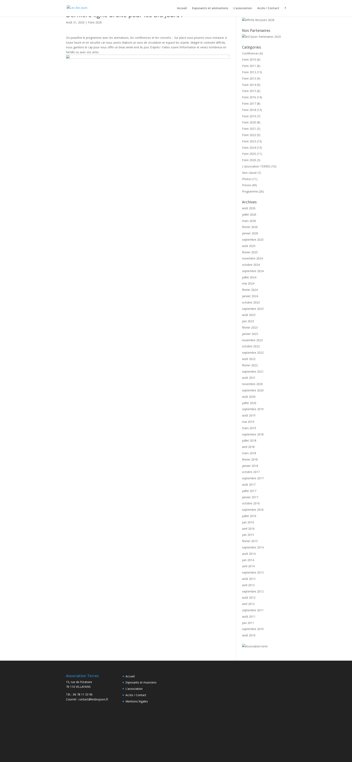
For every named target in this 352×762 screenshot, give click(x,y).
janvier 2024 (250, 296)
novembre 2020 (252, 384)
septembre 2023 (253, 309)
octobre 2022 (251, 346)
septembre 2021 (253, 371)
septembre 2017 (253, 478)
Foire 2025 (249, 154)
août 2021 (248, 378)
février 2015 (250, 541)
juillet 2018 (249, 440)
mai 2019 (248, 422)
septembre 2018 (253, 434)
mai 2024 (248, 283)
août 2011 (248, 616)
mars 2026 (249, 221)
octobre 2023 (251, 302)
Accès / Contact (268, 8)
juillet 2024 (249, 277)
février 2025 (250, 252)
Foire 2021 (249, 129)
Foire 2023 (249, 141)
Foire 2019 (249, 116)
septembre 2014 (253, 547)
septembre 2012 (253, 591)
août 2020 (248, 397)
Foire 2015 (249, 91)
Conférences (250, 53)
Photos (247, 179)
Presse (246, 185)
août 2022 (248, 359)
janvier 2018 (250, 466)
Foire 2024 (249, 148)
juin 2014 (248, 560)
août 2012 (248, 597)
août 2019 (248, 415)
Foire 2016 (249, 97)
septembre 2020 (253, 390)
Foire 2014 (249, 85)
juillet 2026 (249, 214)
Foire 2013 (249, 78)
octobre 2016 (251, 503)
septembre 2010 (253, 629)
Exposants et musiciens (140, 682)
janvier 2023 (250, 334)
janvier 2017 (250, 497)
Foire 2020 (95, 22)
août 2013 (248, 579)
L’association (242, 8)
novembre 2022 (252, 340)
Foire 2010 (249, 59)
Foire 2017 (249, 103)
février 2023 (250, 327)
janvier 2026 (250, 233)
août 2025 (248, 246)
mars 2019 (249, 428)
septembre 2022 (253, 352)
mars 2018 (249, 453)
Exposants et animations (210, 8)
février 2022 (250, 365)
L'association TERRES (256, 166)
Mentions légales (136, 701)
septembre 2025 (253, 239)
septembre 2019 (253, 409)
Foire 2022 (249, 135)
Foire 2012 (249, 72)
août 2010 (248, 635)
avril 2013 (248, 585)
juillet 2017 (249, 491)
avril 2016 (248, 529)
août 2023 (248, 315)
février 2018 (250, 459)
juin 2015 (248, 535)
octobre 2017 (251, 472)
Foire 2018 (249, 110)
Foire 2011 (249, 66)
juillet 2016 (249, 516)
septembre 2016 (253, 510)
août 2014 (248, 554)
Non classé (249, 173)
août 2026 (248, 208)
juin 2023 (248, 321)
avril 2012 (248, 604)
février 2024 (250, 290)
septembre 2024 (253, 271)
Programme (250, 191)
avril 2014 (248, 566)
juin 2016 (248, 522)
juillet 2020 (249, 403)
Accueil (182, 8)
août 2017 (248, 484)
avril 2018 (248, 447)
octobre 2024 (251, 265)
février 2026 (250, 227)
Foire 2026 (249, 160)
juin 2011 (248, 623)
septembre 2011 (253, 610)
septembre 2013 (253, 572)
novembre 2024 (252, 258)
